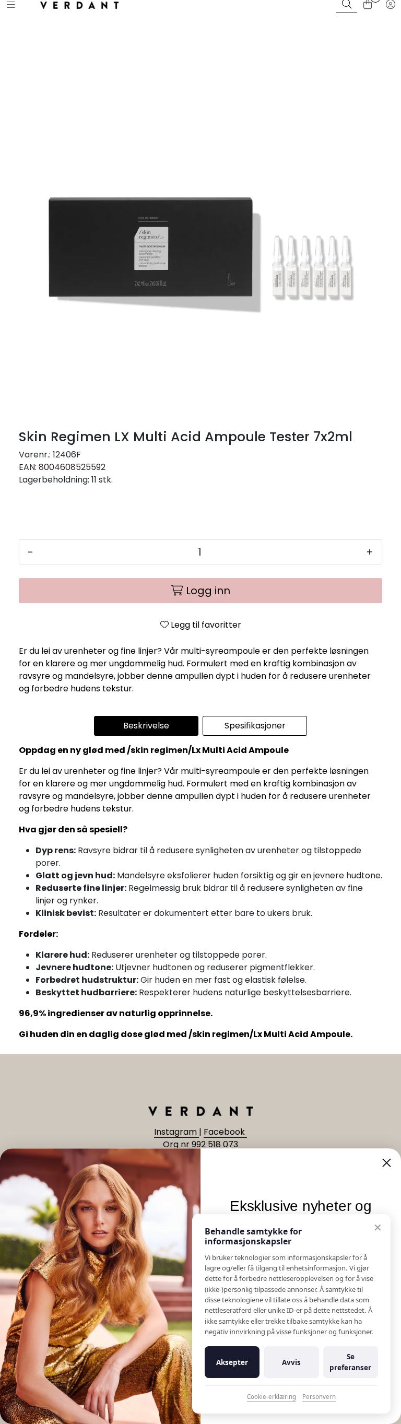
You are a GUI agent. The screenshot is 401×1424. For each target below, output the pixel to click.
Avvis (291, 1362)
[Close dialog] (387, 1163)
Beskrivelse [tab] (146, 726)
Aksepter (232, 1362)
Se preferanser (350, 1362)
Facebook (225, 1132)
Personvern (319, 1397)
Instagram (176, 1132)
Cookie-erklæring (271, 1397)
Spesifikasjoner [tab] (255, 726)
